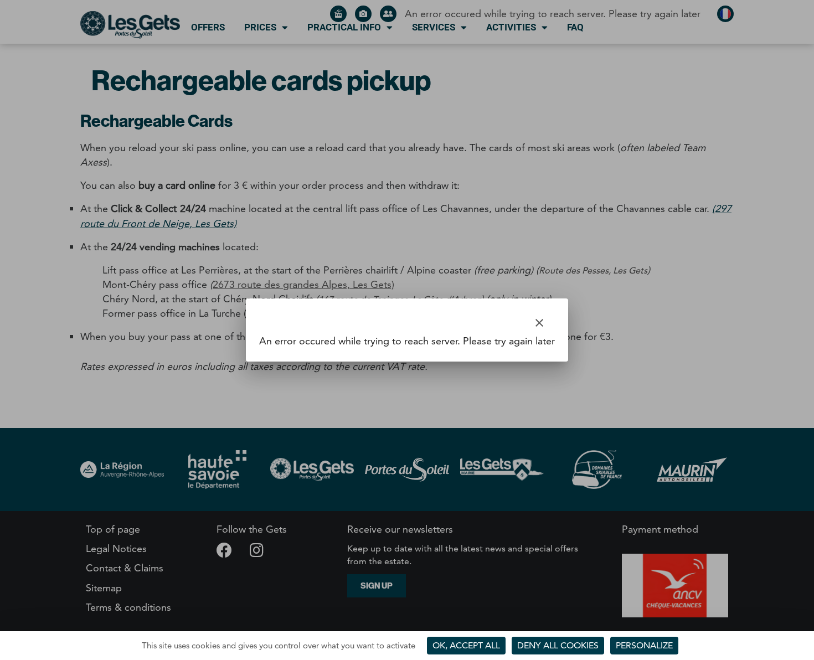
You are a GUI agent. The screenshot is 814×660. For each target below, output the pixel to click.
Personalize (644, 645)
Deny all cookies (558, 645)
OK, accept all (466, 645)
